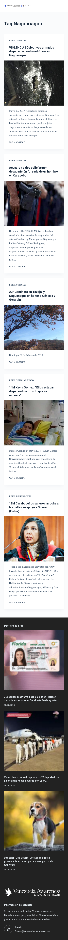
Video (30, 380)
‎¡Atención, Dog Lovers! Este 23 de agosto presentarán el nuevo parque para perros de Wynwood (28, 861)
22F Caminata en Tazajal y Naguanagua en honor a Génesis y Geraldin (32, 295)
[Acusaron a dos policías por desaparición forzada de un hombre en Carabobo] (34, 203)
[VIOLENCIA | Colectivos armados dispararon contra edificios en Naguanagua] (34, 83)
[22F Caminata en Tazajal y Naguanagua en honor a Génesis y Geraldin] (34, 327)
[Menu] (62, 5)
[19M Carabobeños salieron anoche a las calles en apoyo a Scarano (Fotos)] (34, 538)
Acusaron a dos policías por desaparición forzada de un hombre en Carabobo (33, 171)
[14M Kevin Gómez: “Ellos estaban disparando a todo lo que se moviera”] (34, 422)
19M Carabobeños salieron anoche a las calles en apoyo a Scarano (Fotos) (34, 507)
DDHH (12, 40)
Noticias (21, 40)
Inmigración (23, 496)
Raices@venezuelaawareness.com (32, 931)
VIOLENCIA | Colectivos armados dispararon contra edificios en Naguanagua (31, 51)
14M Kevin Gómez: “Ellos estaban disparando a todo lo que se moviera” (31, 391)
